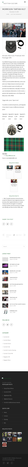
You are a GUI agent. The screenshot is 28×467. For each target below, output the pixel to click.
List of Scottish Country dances (17, 304)
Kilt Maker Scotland (14, 264)
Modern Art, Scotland (15, 271)
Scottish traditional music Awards (12, 402)
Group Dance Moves (9, 388)
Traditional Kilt (13, 297)
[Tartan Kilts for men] (4, 444)
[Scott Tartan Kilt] (20, 434)
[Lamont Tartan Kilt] (14, 434)
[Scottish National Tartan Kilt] (9, 439)
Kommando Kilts (13, 310)
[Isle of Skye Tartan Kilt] (4, 439)
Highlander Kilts (8, 395)
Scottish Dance (7, 343)
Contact (6, 416)
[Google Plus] (11, 224)
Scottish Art (6, 337)
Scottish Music (7, 340)
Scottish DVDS (7, 392)
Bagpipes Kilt (7, 357)
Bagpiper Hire (13, 291)
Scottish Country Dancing (10, 350)
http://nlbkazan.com (10, 155)
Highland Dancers (8, 399)
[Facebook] (3, 224)
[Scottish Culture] (10, 3)
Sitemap (6, 419)
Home (7, 14)
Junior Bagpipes (13, 277)
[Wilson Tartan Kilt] (4, 434)
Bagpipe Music (7, 360)
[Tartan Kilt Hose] (14, 439)
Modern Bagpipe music (15, 257)
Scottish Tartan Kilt (16, 14)
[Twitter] (7, 224)
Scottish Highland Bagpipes (16, 284)
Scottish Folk (7, 347)
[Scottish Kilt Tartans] (20, 439)
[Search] (24, 246)
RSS (5, 423)
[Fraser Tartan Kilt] (9, 434)
